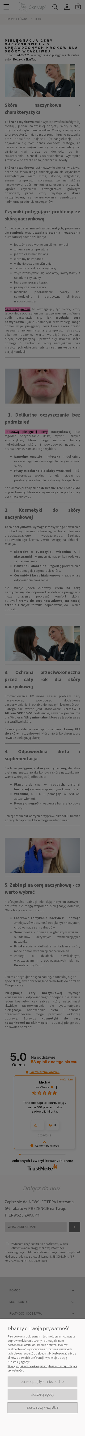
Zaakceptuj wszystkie (42, 1407)
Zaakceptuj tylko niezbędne (42, 1381)
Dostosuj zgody (42, 1394)
